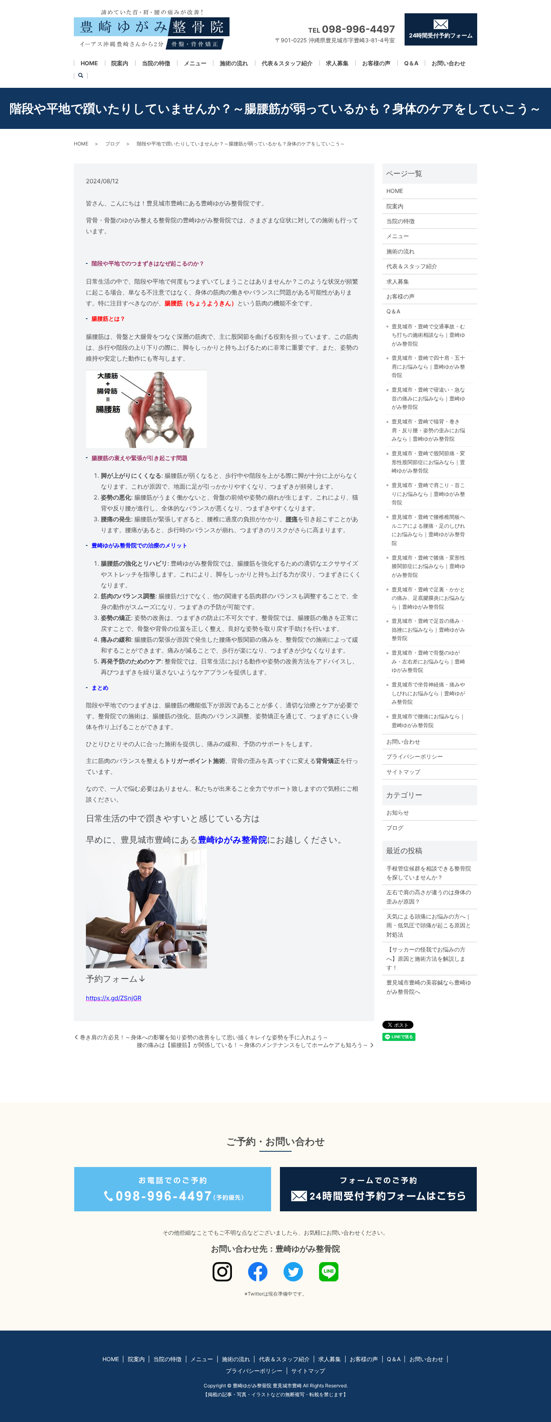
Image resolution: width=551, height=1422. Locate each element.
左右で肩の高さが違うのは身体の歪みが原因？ (428, 896)
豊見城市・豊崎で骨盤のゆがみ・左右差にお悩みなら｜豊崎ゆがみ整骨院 (428, 661)
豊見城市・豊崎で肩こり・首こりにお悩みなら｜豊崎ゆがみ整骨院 (428, 494)
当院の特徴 (156, 63)
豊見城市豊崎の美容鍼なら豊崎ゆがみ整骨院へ (428, 987)
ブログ (112, 144)
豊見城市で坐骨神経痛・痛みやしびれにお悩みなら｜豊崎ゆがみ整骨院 (428, 693)
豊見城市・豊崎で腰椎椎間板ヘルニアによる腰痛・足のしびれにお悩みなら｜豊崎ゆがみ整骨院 (428, 530)
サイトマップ (403, 771)
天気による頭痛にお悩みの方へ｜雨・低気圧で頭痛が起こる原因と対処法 (428, 925)
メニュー (195, 63)
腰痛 (292, 519)
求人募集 (337, 63)
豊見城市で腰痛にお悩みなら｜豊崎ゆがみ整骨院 (428, 720)
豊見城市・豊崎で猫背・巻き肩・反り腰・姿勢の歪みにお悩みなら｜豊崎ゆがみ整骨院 (428, 430)
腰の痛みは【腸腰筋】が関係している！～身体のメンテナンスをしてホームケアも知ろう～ (252, 1044)
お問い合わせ (448, 63)
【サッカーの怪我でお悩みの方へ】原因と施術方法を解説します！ (425, 958)
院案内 (119, 63)
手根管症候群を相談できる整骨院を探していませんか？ (428, 873)
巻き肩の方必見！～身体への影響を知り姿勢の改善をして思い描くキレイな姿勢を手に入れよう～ (204, 1037)
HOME (89, 63)
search (81, 76)
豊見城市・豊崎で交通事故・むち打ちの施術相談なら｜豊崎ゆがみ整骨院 (428, 335)
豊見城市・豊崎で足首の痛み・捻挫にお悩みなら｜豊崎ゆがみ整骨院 (428, 629)
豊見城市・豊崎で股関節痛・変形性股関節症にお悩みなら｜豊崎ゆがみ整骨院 (428, 462)
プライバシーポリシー (414, 756)
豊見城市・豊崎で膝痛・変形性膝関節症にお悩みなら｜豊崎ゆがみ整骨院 (428, 566)
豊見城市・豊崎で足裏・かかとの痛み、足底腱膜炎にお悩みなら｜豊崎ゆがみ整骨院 (428, 598)
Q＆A (411, 63)
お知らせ (397, 812)
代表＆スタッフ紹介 (287, 63)
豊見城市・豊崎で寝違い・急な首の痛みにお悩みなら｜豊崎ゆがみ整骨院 (428, 398)
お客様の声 (376, 63)
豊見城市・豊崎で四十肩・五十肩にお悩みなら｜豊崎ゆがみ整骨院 (428, 366)
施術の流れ (234, 63)
